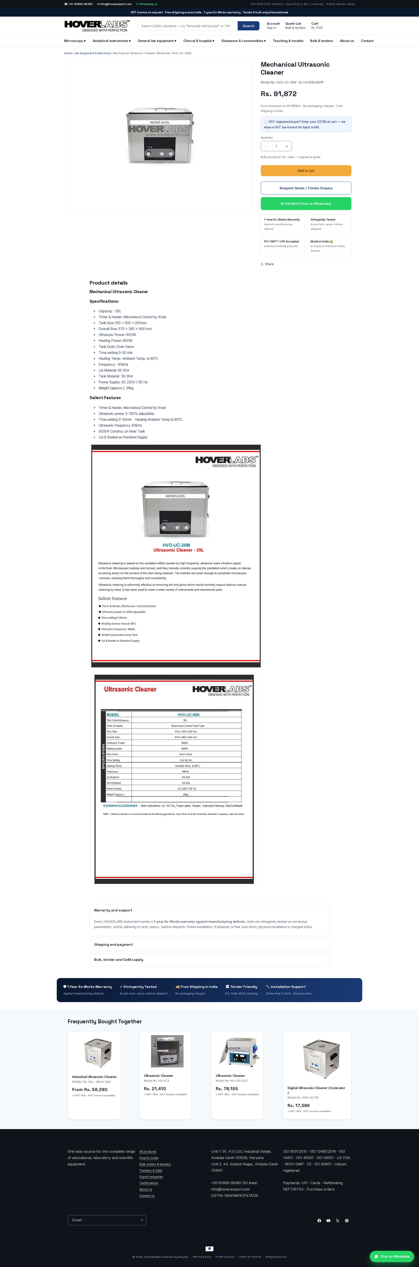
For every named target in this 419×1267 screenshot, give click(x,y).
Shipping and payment (113, 944)
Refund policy (202, 1256)
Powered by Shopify (175, 1256)
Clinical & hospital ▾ (198, 41)
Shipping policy (276, 1256)
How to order (149, 1158)
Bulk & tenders (321, 41)
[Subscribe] (141, 1220)
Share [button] (269, 264)
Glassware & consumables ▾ (243, 41)
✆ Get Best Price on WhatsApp (306, 204)
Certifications (148, 1183)
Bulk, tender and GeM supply (118, 959)
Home (68, 53)
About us (347, 41)
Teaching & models (288, 41)
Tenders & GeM (150, 1170)
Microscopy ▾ (75, 41)
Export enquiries (151, 1176)
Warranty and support (113, 910)
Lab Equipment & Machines (92, 53)
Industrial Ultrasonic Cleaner (94, 1077)
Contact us (147, 1195)
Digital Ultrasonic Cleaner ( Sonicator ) (316, 1090)
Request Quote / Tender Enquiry (306, 188)
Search (248, 26)
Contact (367, 41)
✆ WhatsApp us (147, 4)
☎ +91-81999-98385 (78, 4)
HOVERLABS (152, 1256)
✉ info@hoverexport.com (114, 4)
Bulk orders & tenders (155, 1164)
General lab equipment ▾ (157, 41)
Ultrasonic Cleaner (158, 1076)
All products (147, 1151)
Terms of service (250, 1256)
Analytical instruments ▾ (112, 41)
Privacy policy (225, 1256)
